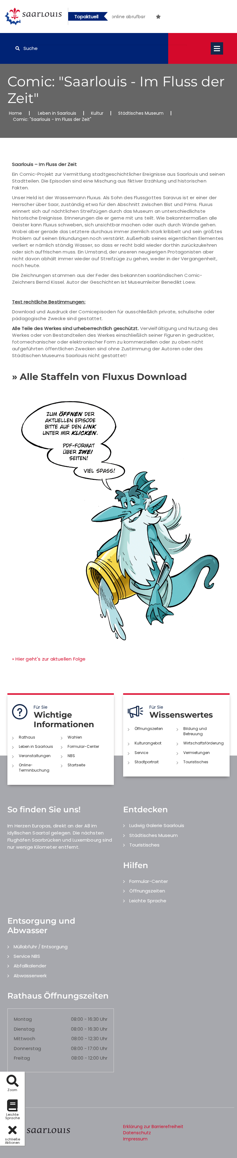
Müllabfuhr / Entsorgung (41, 946)
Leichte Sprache (147, 900)
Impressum (135, 1139)
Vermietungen (196, 752)
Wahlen (75, 737)
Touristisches (195, 761)
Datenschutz (137, 1133)
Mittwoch (24, 1038)
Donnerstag (27, 1048)
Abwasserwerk (30, 975)
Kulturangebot (148, 743)
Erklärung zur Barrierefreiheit (153, 1126)
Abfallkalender (30, 965)
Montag (23, 1019)
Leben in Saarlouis (57, 113)
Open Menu (217, 48)
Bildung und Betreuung (195, 731)
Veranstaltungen (35, 755)
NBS (71, 755)
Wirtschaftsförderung (203, 743)
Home (15, 113)
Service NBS (27, 956)
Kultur (97, 113)
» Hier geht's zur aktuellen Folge (49, 659)
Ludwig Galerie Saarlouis (156, 825)
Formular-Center (83, 746)
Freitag (22, 1058)
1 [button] (133, 17)
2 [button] (142, 17)
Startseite (76, 765)
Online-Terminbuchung (34, 767)
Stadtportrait (147, 761)
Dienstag (24, 1029)
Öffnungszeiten (149, 728)
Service (141, 752)
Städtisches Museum (141, 113)
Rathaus (27, 737)
